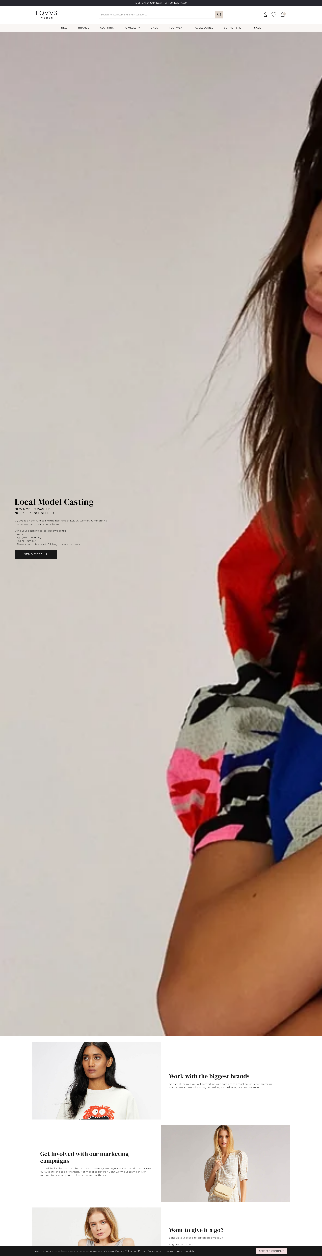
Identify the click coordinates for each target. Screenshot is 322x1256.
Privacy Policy (146, 1250)
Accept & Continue (271, 1250)
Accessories (204, 27)
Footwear (176, 27)
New (64, 27)
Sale (257, 27)
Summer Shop (234, 27)
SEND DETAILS (35, 554)
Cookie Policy (123, 1250)
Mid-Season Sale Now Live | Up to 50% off (161, 3)
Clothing (107, 27)
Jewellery (132, 27)
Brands (84, 27)
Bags (154, 27)
